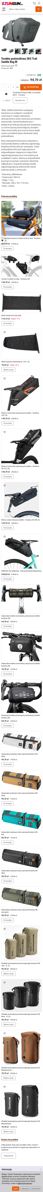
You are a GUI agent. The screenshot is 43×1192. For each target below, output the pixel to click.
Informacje (7, 1169)
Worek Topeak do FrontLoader (11, 315)
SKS (11, 68)
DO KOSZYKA (33, 87)
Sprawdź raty (20, 100)
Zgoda (15, 1189)
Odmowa (25, 1189)
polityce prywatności (24, 1183)
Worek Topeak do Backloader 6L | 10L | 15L (15, 362)
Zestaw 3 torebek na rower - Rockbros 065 (15, 279)
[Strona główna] (12, 3)
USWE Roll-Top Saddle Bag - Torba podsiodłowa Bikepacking (21, 571)
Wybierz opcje (8, 370)
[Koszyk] (34, 3)
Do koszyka (7, 249)
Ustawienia (36, 1189)
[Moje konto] (39, 3)
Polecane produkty (9, 196)
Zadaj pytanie (8, 1156)
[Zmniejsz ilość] (13, 87)
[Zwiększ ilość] (3, 87)
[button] (4, 50)
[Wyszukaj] (38, 9)
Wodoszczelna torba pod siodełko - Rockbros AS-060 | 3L (20, 520)
